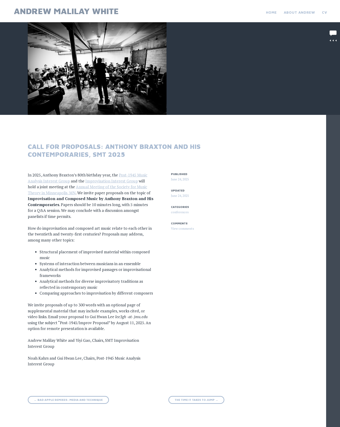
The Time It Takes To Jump (196, 400)
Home (271, 12)
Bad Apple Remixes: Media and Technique (68, 400)
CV (324, 12)
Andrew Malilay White (66, 11)
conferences (180, 212)
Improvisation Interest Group (111, 181)
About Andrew (299, 12)
